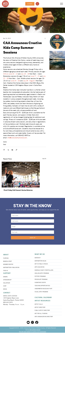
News (4, 144)
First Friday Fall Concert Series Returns (18, 190)
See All (44, 158)
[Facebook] (36, 322)
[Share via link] (16, 150)
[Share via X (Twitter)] (8, 150)
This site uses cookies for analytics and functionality (32, 331)
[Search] (37, 3)
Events (5, 141)
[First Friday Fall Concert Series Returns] (25, 174)
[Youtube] (28, 322)
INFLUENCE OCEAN (34, 330)
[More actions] (45, 38)
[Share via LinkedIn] (12, 150)
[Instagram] (32, 322)
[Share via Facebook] (4, 150)
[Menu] (61, 3)
